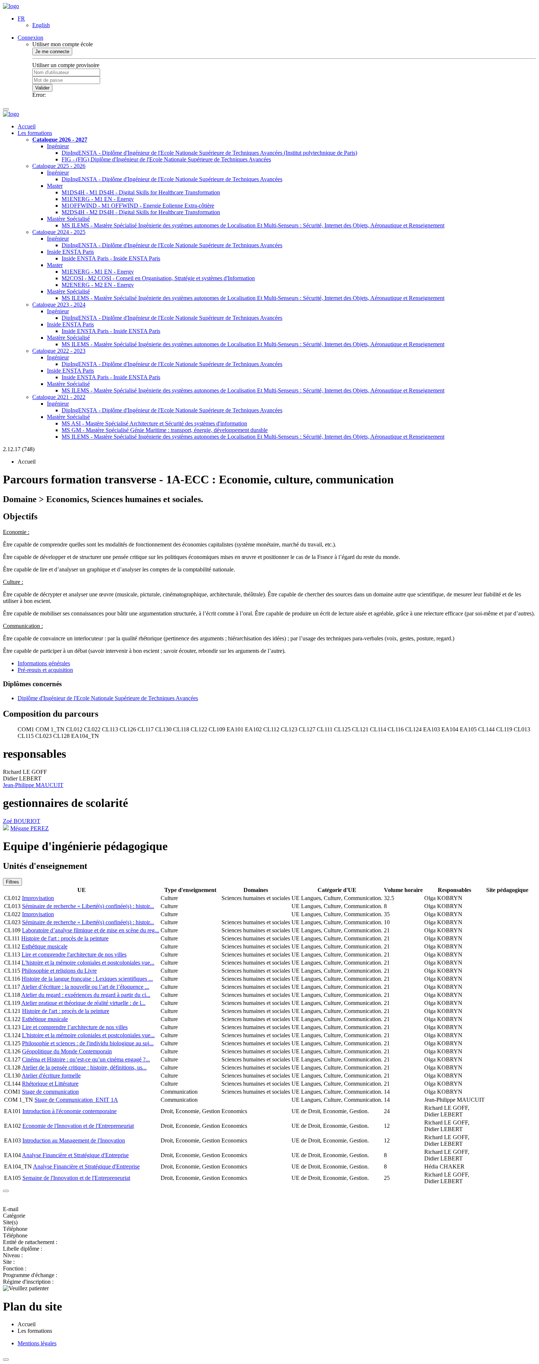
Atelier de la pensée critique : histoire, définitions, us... (84, 1067)
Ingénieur (58, 146)
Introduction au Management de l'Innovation (73, 1140)
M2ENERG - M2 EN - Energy (98, 285)
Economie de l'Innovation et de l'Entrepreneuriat (78, 1126)
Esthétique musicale (44, 946)
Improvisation (38, 898)
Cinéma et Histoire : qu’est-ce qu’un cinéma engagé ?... (86, 1059)
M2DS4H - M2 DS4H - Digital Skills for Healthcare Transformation (141, 212)
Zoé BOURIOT (21, 821)
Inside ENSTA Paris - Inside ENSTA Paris (111, 258)
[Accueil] (11, 6)
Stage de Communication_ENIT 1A (76, 1100)
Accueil (27, 126)
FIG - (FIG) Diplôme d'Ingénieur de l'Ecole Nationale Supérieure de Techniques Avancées (166, 159)
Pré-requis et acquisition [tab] (45, 670)
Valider (42, 88)
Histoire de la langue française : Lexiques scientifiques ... (87, 979)
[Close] (6, 1191)
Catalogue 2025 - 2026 (58, 166)
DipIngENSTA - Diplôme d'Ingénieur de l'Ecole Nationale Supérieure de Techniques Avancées (172, 179)
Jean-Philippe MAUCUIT (33, 785)
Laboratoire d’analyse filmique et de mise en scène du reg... (90, 930)
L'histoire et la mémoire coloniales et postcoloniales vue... (88, 962)
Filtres (12, 882)
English (41, 25)
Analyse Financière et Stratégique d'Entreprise (75, 1155)
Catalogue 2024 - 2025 (58, 232)
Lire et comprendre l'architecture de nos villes (74, 954)
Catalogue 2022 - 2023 (58, 351)
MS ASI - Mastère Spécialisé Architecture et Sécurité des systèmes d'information (154, 423)
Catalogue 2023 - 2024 (58, 304)
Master (55, 186)
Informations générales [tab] (44, 663)
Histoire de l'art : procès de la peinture (65, 938)
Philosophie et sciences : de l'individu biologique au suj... (88, 1043)
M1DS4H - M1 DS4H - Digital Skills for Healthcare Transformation (141, 192)
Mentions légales (37, 1343)
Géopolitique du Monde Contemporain (67, 1051)
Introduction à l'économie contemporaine (69, 1111)
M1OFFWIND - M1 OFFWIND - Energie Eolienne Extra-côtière (138, 205)
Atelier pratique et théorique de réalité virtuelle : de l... (83, 1003)
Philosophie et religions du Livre (59, 971)
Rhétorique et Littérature (50, 1083)
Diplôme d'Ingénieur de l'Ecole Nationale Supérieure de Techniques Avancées (108, 698)
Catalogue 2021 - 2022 (58, 397)
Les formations (35, 133)
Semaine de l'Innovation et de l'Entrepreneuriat (76, 1178)
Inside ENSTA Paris (70, 252)
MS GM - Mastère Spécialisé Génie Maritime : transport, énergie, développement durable (165, 430)
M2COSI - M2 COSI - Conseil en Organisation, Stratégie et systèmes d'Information (158, 278)
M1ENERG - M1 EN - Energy (98, 199)
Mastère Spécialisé (68, 219)
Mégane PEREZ (29, 828)
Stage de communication (50, 1092)
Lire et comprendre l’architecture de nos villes (75, 1027)
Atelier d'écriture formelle (51, 1075)
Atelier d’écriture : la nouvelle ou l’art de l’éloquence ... (85, 987)
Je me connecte (52, 51)
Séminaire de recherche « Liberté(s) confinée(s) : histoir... (88, 906)
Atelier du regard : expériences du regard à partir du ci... (85, 995)
